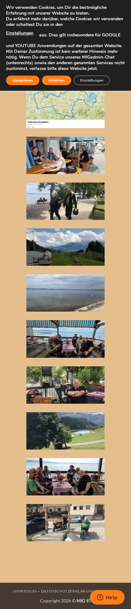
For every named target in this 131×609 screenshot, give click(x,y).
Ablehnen (56, 80)
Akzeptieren (22, 80)
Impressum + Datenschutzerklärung (54, 591)
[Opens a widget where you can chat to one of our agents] (107, 598)
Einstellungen (19, 33)
